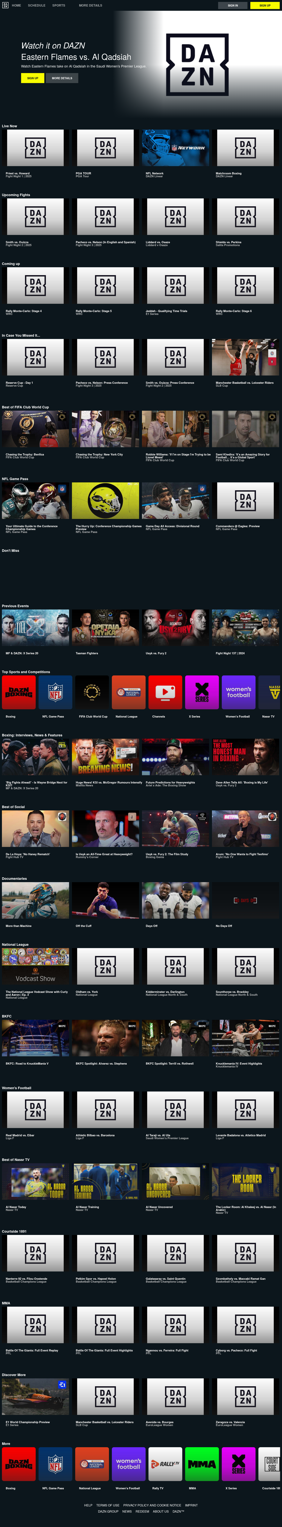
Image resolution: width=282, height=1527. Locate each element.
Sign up (265, 5)
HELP (88, 1505)
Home (16, 5)
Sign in (233, 5)
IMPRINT (191, 1505)
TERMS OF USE (108, 1505)
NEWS (127, 1511)
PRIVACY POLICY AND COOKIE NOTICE (152, 1505)
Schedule (36, 5)
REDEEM (142, 1511)
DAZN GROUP (108, 1511)
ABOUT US (161, 1511)
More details (90, 5)
